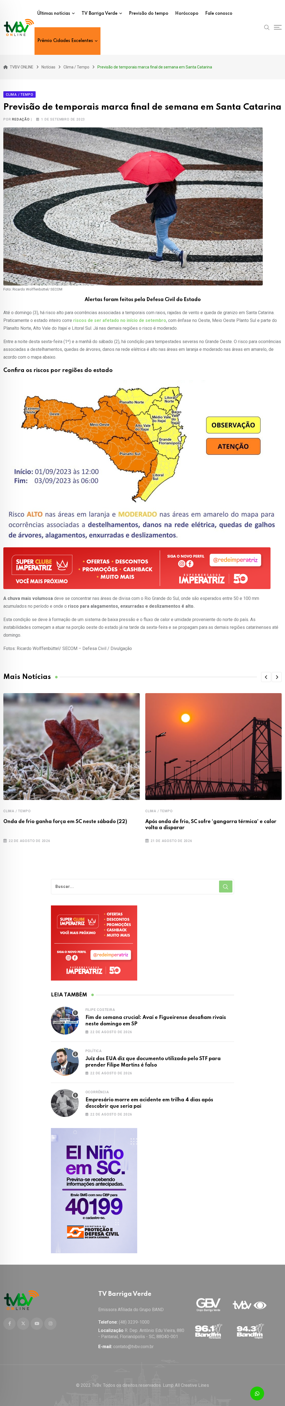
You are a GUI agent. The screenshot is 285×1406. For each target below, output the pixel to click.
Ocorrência (97, 1092)
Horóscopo (186, 13)
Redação (21, 119)
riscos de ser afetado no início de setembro (119, 320)
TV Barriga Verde (99, 13)
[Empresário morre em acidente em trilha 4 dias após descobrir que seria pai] (65, 1103)
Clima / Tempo (17, 811)
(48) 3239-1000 (134, 1322)
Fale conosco (218, 13)
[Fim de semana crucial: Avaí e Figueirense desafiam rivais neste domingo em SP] (65, 1021)
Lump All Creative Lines (186, 1385)
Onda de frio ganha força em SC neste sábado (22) (65, 821)
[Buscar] (267, 27)
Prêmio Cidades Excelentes (65, 41)
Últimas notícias (53, 13)
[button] (266, 677)
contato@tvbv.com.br (133, 1346)
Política (93, 1051)
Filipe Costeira (100, 1010)
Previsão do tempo (148, 13)
